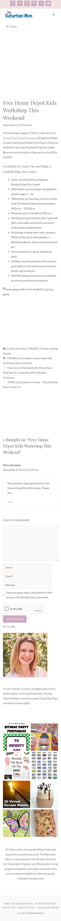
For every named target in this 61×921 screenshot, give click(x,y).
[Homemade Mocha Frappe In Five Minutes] (44, 795)
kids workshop (24, 363)
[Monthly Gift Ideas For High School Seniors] (16, 766)
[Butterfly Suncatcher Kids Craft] (16, 824)
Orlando (44, 348)
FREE (53, 133)
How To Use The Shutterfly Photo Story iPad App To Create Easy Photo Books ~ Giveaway (28, 372)
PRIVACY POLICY (26, 907)
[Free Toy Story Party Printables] (16, 737)
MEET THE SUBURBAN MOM (18, 903)
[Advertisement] (30, 67)
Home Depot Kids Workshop (20, 138)
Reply (10, 502)
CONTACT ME (9, 907)
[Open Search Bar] (53, 14)
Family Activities (17, 348)
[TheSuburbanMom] (18, 14)
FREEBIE (33, 348)
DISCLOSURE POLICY (48, 907)
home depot (25, 358)
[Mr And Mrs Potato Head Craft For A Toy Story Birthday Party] (44, 737)
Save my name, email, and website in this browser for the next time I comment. (29, 595)
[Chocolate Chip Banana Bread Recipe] (44, 824)
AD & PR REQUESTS (45, 903)
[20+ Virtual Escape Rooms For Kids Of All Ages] (16, 795)
